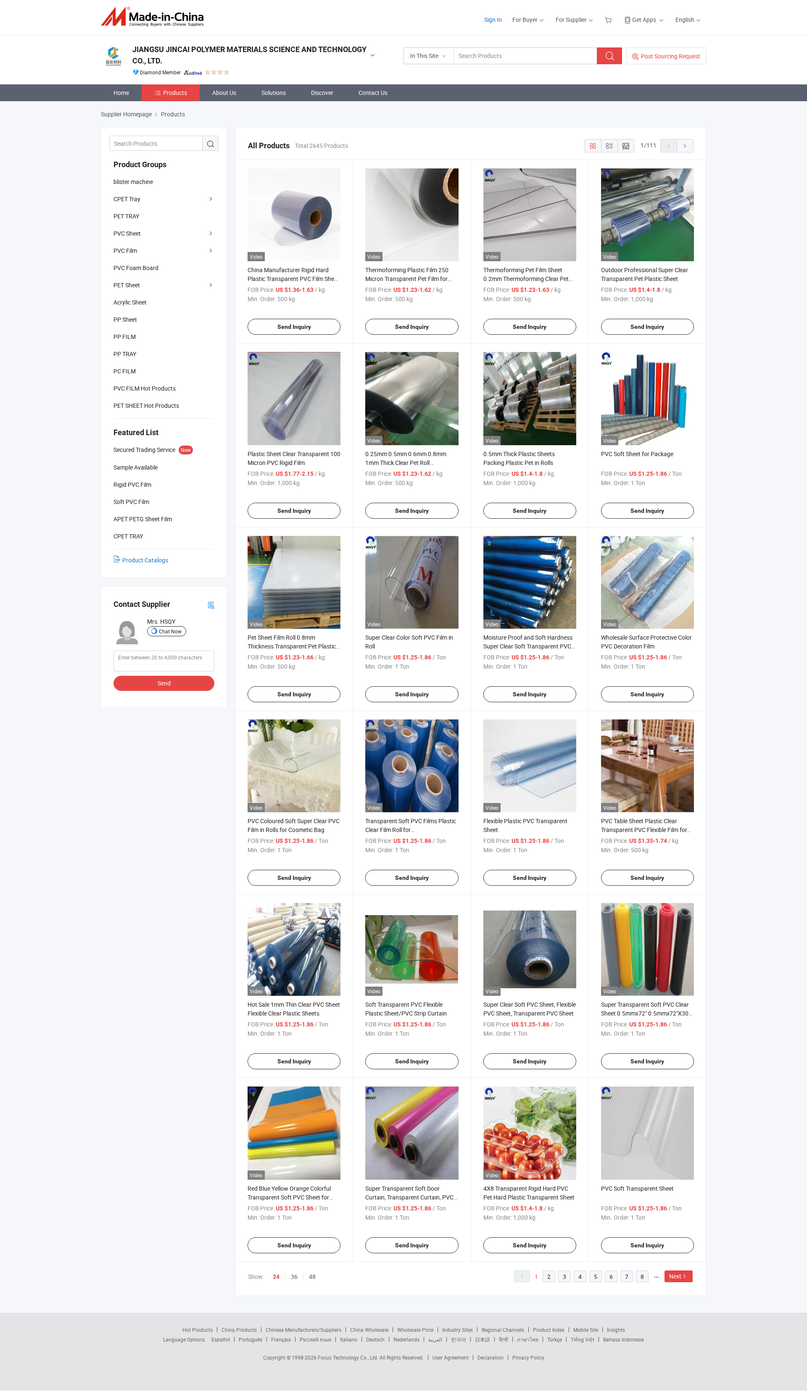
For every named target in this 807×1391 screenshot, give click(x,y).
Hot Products (197, 1329)
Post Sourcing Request (670, 56)
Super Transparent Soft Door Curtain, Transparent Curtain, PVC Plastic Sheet (409, 1197)
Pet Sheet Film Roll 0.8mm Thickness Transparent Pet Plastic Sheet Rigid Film (292, 646)
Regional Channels (503, 1329)
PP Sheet (125, 319)
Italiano (348, 1339)
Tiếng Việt (582, 1339)
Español (220, 1339)
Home (121, 93)
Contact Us (373, 93)
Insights (616, 1329)
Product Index (548, 1329)
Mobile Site (585, 1329)
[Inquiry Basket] (609, 20)
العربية (435, 1339)
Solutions (273, 93)
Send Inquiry (294, 326)
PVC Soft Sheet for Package (637, 454)
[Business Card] (211, 604)
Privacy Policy (528, 1357)
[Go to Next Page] (685, 145)
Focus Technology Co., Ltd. (349, 1357)
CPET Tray (126, 199)
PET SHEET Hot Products (146, 405)
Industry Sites (457, 1329)
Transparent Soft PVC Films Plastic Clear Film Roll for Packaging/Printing (410, 829)
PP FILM (124, 337)
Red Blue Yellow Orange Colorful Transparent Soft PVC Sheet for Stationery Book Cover (289, 1197)
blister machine (133, 182)
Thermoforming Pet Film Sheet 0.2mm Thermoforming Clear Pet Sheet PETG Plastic (526, 278)
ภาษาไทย (527, 1339)
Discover (322, 93)
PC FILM (124, 371)
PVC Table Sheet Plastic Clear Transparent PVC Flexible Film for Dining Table (644, 829)
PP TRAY (124, 354)
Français (281, 1339)
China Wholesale (369, 1329)
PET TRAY (126, 216)
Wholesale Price (415, 1329)
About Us (224, 93)
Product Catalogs (145, 560)
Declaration (490, 1357)
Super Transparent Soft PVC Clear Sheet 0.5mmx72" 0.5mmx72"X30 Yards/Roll (645, 1013)
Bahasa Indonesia (623, 1339)
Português (250, 1339)
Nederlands (406, 1339)
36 (294, 1277)
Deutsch (375, 1339)
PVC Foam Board (135, 268)
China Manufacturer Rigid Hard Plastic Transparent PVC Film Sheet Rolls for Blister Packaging (293, 278)
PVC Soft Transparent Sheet (637, 1188)
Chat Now (170, 631)
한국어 (458, 1339)
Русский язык (315, 1339)
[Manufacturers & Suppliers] (155, 16)
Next (675, 1276)
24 (276, 1276)
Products (175, 93)
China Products (239, 1329)
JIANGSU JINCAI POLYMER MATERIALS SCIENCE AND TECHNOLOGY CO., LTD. (249, 55)
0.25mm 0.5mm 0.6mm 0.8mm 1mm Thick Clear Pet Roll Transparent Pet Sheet (405, 462)
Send (164, 683)
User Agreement (451, 1357)
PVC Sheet (127, 233)
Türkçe (554, 1339)
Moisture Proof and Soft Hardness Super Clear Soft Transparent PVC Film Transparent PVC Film (527, 646)
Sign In (493, 20)
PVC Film (125, 251)
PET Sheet (126, 285)
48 (312, 1277)
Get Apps (644, 20)
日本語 (482, 1339)
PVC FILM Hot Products (144, 388)
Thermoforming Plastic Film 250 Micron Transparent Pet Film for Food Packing (406, 278)
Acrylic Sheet (130, 302)
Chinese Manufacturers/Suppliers (303, 1329)
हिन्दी (503, 1339)
